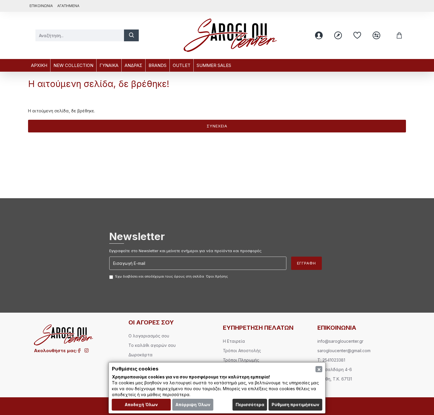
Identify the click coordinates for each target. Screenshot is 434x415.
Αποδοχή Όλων (141, 404)
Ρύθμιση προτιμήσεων (295, 404)
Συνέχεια (217, 126)
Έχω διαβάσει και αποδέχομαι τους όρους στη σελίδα (171, 276)
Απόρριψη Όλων (193, 404)
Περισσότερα (250, 404)
